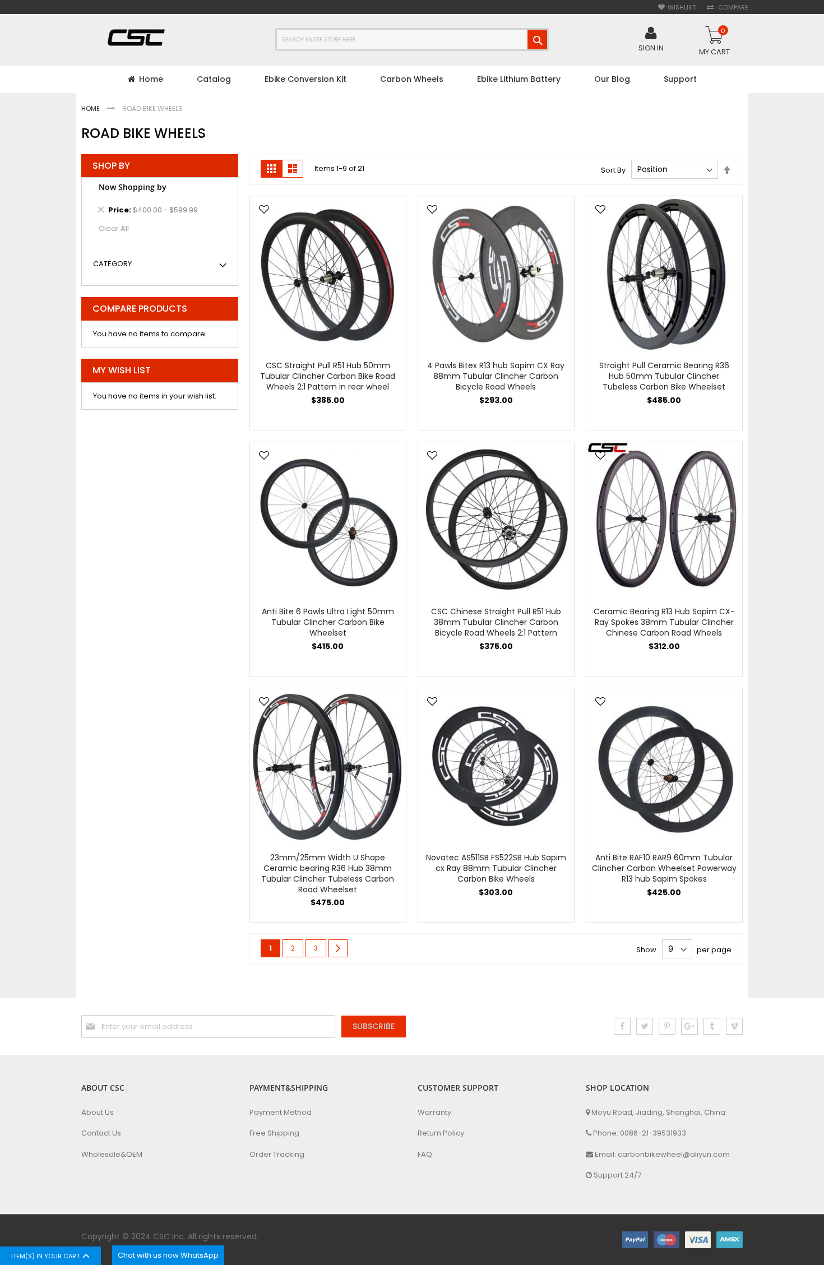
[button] (264, 210)
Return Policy (441, 1133)
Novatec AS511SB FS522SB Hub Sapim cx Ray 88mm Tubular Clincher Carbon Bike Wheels (496, 868)
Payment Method (280, 1113)
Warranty (434, 1113)
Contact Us (101, 1133)
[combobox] (412, 39)
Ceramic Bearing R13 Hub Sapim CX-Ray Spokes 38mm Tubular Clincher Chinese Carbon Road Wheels (664, 622)
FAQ (425, 1155)
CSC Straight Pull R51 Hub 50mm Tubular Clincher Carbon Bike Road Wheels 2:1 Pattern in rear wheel (327, 376)
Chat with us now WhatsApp (168, 1255)
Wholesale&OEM (111, 1155)
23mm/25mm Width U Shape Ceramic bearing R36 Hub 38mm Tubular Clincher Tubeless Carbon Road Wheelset (327, 873)
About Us (97, 1113)
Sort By (613, 169)
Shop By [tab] (111, 166)
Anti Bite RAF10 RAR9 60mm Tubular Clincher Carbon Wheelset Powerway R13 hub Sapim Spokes (664, 868)
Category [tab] (112, 263)
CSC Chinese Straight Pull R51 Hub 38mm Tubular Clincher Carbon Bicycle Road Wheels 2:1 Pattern (496, 622)
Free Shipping (274, 1133)
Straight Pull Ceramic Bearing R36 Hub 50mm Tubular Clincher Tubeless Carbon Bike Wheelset (664, 376)
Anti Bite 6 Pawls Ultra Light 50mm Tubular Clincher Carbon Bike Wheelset (328, 622)
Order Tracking (276, 1155)
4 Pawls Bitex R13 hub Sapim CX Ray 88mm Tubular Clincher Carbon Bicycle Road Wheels (495, 376)
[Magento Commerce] (137, 39)
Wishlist (682, 7)
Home (91, 108)
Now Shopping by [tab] (132, 187)
